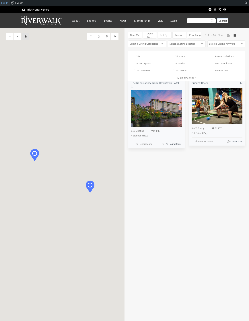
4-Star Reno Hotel (140, 135)
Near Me (135, 35)
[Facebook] (210, 9)
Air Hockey (181, 70)
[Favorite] (132, 86)
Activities (180, 63)
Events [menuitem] (19, 2)
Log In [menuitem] (4, 2)
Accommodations (224, 56)
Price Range (195, 35)
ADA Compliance (223, 63)
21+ (138, 56)
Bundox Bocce (200, 83)
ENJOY (218, 128)
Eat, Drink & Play (200, 133)
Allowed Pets (221, 70)
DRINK (156, 131)
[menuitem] (246, 3)
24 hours (180, 56)
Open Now (150, 35)
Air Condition (143, 70)
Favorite (179, 35)
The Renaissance (143, 144)
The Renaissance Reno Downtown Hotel (155, 83)
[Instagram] (215, 9)
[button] (90, 187)
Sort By (164, 35)
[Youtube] (225, 9)
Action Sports (143, 63)
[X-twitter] (220, 9)
